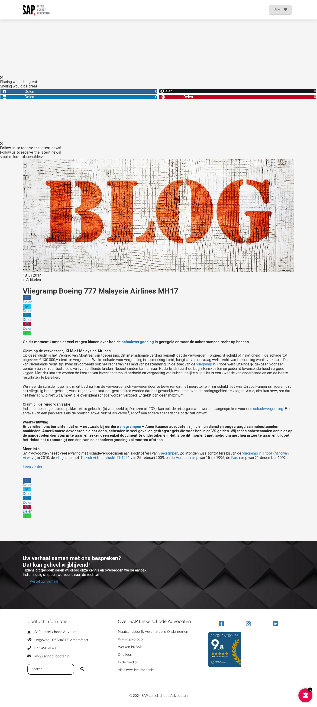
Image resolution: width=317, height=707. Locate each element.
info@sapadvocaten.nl (52, 656)
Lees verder (32, 467)
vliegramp (204, 364)
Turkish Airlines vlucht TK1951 (105, 457)
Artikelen (33, 280)
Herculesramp (187, 457)
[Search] (82, 669)
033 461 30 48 (45, 648)
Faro (234, 457)
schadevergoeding (137, 342)
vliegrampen (130, 426)
